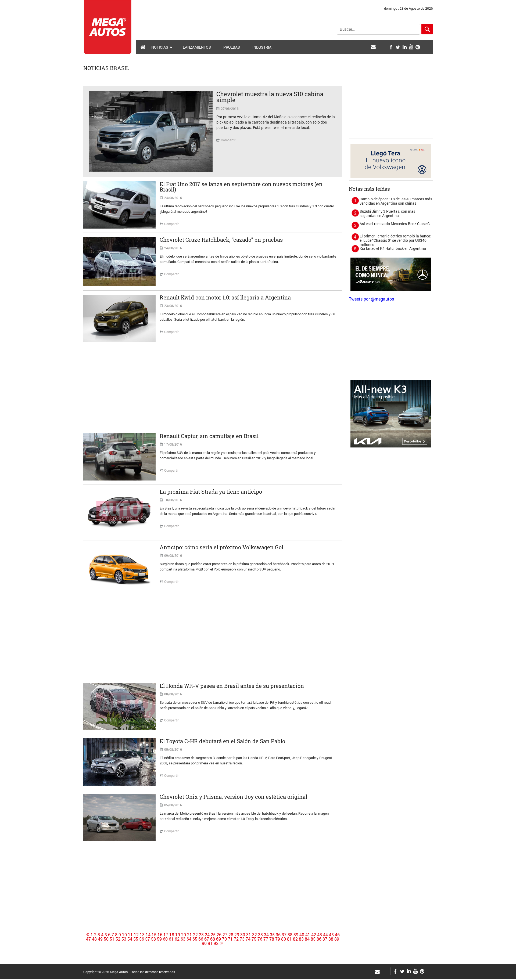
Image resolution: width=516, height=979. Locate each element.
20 (183, 935)
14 (148, 935)
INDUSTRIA (261, 47)
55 (135, 939)
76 (259, 939)
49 (100, 939)
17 (165, 935)
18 (171, 935)
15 (154, 935)
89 (336, 939)
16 (159, 935)
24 (207, 935)
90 (204, 943)
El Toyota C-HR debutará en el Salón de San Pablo (222, 741)
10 (124, 935)
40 (301, 935)
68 (212, 939)
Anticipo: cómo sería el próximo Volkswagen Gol (221, 547)
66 (200, 939)
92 (216, 943)
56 (141, 939)
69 (218, 939)
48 (94, 939)
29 (236, 935)
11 (130, 935)
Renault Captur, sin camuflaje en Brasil (209, 435)
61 (171, 939)
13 (142, 935)
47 (88, 939)
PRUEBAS (231, 47)
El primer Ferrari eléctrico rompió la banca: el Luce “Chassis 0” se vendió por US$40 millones (395, 240)
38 (290, 935)
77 (265, 939)
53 (123, 939)
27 (225, 935)
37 (284, 935)
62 (177, 939)
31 (248, 935)
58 (153, 939)
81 (289, 939)
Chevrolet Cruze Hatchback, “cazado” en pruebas (221, 239)
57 (147, 939)
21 (189, 935)
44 (325, 935)
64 (189, 939)
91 (210, 943)
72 (236, 939)
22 (195, 935)
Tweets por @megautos (371, 299)
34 (266, 935)
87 (324, 939)
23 (201, 935)
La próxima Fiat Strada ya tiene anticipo (211, 491)
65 (194, 939)
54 (129, 939)
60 (165, 939)
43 (319, 935)
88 (330, 939)
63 (183, 939)
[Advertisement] (212, 387)
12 (136, 935)
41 (307, 935)
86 (319, 939)
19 (177, 935)
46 (337, 935)
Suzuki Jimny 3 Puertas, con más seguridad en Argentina (387, 213)
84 (307, 939)
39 (295, 935)
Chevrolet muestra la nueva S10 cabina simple (269, 97)
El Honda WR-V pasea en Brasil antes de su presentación (232, 685)
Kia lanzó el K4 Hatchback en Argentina (393, 248)
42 (313, 935)
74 (248, 939)
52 (118, 939)
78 (271, 939)
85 (313, 939)
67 (206, 939)
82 (295, 939)
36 (278, 935)
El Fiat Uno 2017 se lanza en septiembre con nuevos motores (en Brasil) (241, 186)
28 (230, 935)
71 (230, 939)
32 (254, 935)
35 (272, 935)
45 (331, 935)
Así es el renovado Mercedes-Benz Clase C (395, 223)
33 (260, 935)
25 (213, 935)
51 (112, 939)
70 (224, 939)
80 (283, 939)
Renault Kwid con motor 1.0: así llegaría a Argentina (225, 297)
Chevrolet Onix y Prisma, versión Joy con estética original (233, 796)
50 (106, 939)
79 (277, 939)
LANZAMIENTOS (197, 47)
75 (254, 939)
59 (159, 939)
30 (242, 935)
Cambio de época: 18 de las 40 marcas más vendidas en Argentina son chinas (396, 201)
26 (219, 935)
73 (242, 939)
